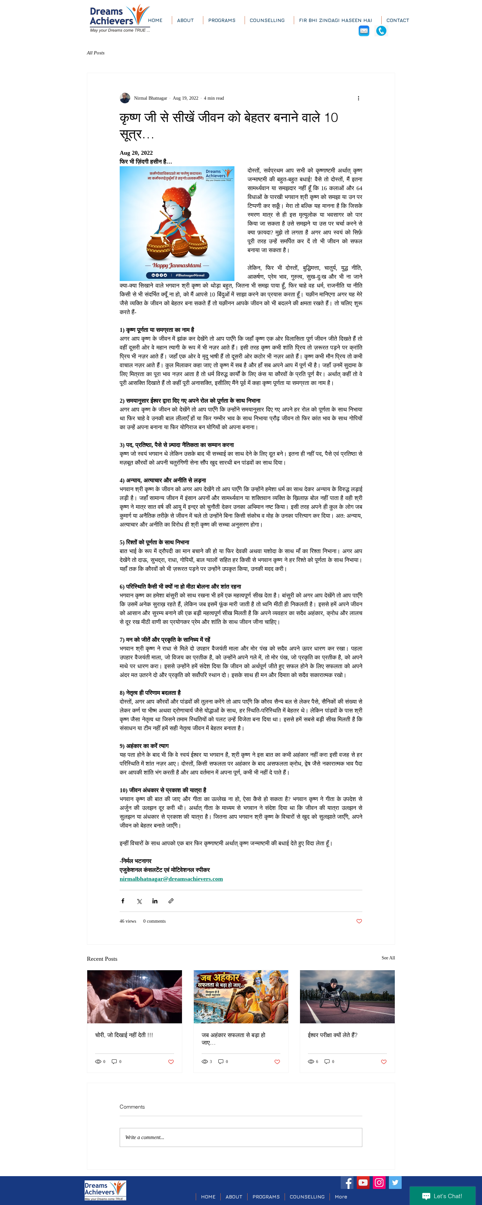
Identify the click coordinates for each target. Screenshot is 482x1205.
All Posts (96, 52)
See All (388, 957)
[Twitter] (395, 1182)
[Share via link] (171, 901)
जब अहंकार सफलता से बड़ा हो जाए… (233, 1038)
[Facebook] (347, 1182)
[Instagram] (379, 1182)
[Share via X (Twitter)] (139, 901)
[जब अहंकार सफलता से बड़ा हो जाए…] (241, 996)
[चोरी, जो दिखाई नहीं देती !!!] (134, 996)
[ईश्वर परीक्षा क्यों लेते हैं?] (347, 996)
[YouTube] (363, 1182)
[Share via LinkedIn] (155, 901)
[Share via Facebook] (123, 901)
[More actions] (358, 98)
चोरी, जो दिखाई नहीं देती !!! (124, 1035)
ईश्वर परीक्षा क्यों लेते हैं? (332, 1035)
